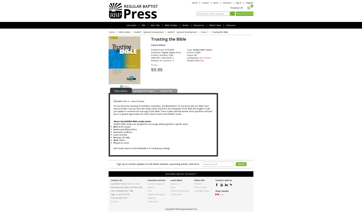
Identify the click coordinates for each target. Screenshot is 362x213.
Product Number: (159, 55)
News (215, 2)
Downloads (152, 201)
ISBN (153, 57)
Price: (154, 65)
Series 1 (204, 32)
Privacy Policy (200, 187)
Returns (151, 187)
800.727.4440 (134, 183)
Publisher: (156, 52)
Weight (190, 60)
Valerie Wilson (158, 45)
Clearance (231, 25)
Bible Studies (171, 25)
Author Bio (166, 90)
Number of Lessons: (161, 60)
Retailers (198, 183)
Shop (221, 194)
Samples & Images (143, 90)
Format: (191, 52)
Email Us (115, 201)
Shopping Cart (236, 7)
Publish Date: (157, 49)
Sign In (239, 2)
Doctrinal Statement (180, 191)
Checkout (227, 2)
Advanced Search (244, 13)
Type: (190, 49)
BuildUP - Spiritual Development (149, 32)
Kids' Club (155, 25)
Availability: (193, 57)
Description (121, 91)
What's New (215, 25)
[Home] (133, 18)
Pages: (190, 55)
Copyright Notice (202, 191)
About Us (175, 183)
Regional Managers (156, 194)
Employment (176, 194)
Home (195, 2)
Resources (199, 25)
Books (186, 25)
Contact (205, 2)
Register (249, 2)
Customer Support (155, 183)
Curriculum (131, 25)
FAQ (149, 191)
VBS (143, 25)
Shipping (151, 198)
